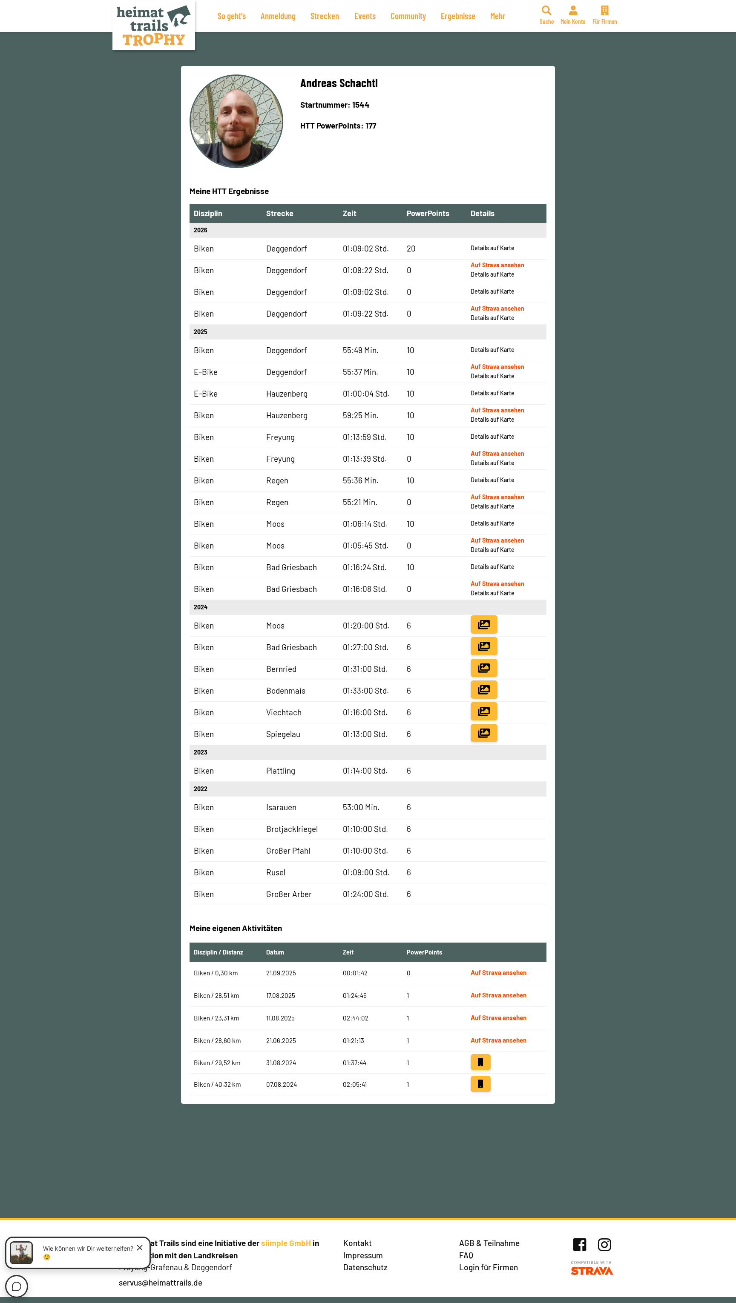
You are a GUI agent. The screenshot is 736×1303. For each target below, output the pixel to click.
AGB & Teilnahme (489, 1243)
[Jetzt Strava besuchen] (592, 1268)
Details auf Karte (493, 247)
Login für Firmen (488, 1267)
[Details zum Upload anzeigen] (480, 1062)
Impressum (363, 1255)
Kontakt (357, 1243)
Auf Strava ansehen (497, 265)
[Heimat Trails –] (153, 25)
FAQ (466, 1255)
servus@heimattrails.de (160, 1282)
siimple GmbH (286, 1243)
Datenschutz (365, 1267)
